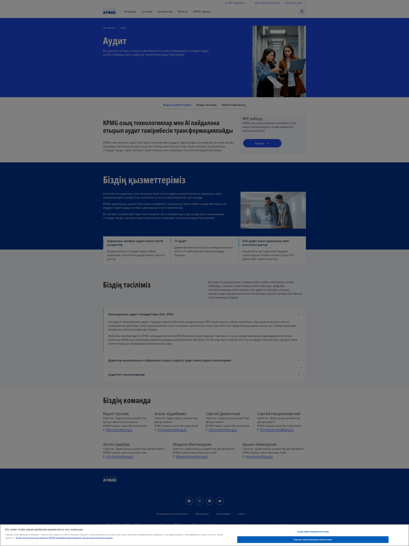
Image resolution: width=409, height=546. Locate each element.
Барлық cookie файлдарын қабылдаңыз (313, 539)
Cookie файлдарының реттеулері (313, 531)
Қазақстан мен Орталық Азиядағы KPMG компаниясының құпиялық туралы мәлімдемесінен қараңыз (64, 537)
